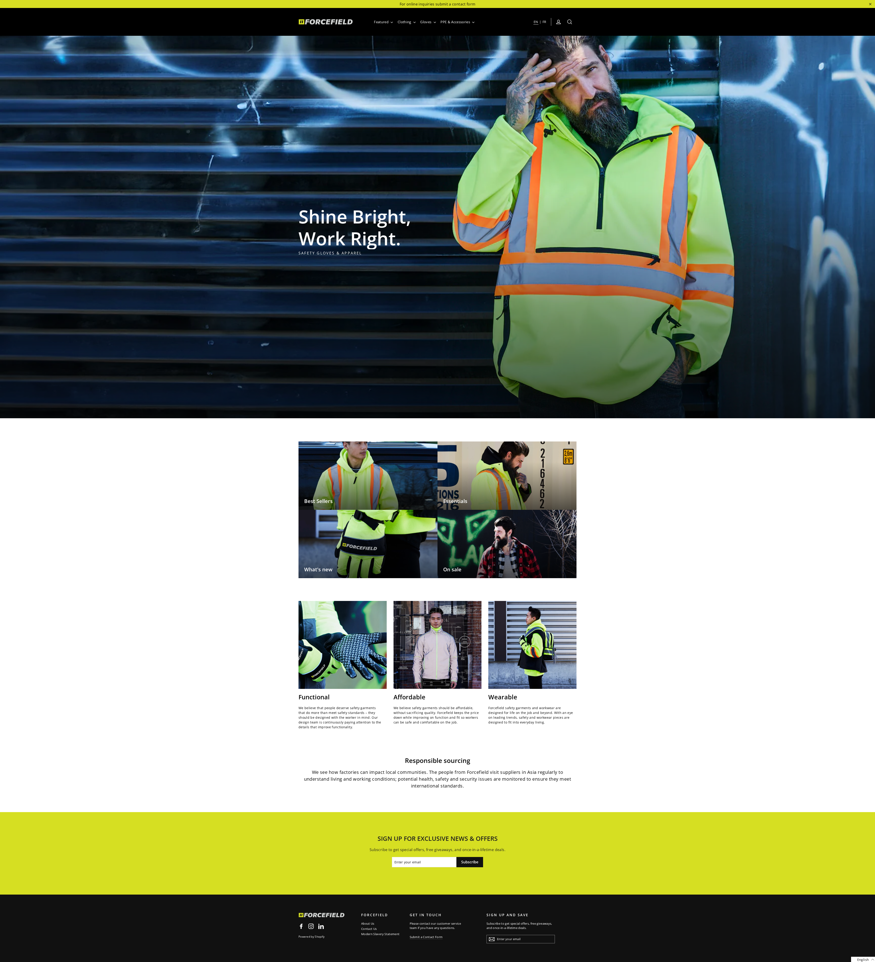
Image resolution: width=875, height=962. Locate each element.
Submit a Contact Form (426, 937)
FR (544, 22)
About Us (367, 923)
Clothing (405, 22)
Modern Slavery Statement (380, 934)
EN (536, 22)
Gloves (426, 22)
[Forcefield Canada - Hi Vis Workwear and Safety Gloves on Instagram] (311, 926)
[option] (437, 227)
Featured (381, 22)
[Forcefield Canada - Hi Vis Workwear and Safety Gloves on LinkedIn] (321, 926)
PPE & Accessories (455, 22)
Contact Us (369, 929)
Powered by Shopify (311, 937)
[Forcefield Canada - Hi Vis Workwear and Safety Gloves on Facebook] (301, 926)
